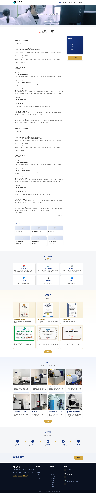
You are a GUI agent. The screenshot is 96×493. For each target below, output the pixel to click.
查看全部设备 (48, 421)
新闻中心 (38, 480)
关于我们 (70, 2)
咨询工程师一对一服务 (48, 21)
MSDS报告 (52, 484)
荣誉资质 (75, 2)
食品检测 (52, 470)
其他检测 (23, 26)
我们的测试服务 (18, 26)
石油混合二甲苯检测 (21, 218)
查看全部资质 (48, 351)
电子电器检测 (53, 478)
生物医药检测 (53, 476)
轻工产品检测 (53, 480)
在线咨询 (78, 457)
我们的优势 (71, 44)
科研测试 (52, 482)
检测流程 (71, 51)
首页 (60, 2)
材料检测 (52, 472)
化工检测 (52, 474)
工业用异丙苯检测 (32, 218)
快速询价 (75, 58)
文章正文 (71, 41)
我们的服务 (65, 2)
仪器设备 (80, 2)
